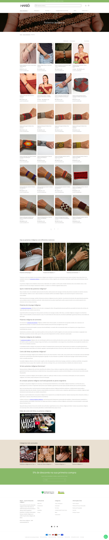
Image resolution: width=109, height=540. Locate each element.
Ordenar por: (66, 41)
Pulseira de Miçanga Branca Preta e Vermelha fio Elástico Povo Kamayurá (80, 96)
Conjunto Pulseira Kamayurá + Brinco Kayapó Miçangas (80, 66)
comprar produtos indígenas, (36, 399)
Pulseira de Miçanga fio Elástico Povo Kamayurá (27, 127)
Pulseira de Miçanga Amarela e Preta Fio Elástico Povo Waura (80, 157)
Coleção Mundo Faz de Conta (61, 510)
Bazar (56, 512)
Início (21, 34)
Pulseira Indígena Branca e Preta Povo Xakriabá (44, 66)
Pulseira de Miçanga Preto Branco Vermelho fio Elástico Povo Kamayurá (28, 157)
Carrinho (74, 510)
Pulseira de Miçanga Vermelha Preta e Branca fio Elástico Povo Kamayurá (62, 96)
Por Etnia (57, 508)
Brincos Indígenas (77, 464)
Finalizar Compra (76, 512)
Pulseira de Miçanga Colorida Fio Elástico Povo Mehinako (27, 187)
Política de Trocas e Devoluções (79, 505)
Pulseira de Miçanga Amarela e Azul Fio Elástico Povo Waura (62, 157)
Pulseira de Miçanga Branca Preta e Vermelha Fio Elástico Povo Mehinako (62, 218)
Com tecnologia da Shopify (34, 537)
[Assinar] (64, 479)
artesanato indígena (34, 279)
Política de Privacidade (77, 508)
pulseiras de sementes (32, 322)
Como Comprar (76, 503)
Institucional (57, 514)
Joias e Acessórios (26, 34)
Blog (38, 508)
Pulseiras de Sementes (72, 272)
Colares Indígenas (59, 464)
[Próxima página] (58, 229)
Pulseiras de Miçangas (25, 272)
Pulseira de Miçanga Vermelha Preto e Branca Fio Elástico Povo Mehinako (27, 218)
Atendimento (40, 505)
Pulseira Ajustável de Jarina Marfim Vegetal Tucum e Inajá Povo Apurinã (63, 66)
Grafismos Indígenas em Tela (27, 464)
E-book (38, 512)
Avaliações (39, 510)
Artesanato (57, 505)
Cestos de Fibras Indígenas (44, 464)
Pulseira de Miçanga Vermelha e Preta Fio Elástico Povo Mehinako (80, 218)
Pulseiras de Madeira (48, 272)
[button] (24, 10)
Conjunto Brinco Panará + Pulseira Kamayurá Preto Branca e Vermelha (44, 96)
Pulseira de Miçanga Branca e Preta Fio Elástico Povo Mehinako (44, 218)
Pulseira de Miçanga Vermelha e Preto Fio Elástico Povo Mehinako (80, 187)
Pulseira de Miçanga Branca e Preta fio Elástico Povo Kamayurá (44, 157)
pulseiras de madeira (26, 340)
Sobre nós (39, 503)
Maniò (29, 537)
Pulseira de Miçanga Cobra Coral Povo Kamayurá (27, 96)
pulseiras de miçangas (26, 308)
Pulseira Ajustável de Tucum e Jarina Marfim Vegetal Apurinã (28, 66)
